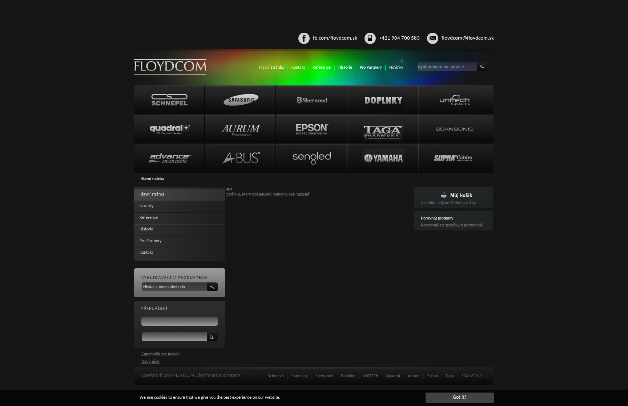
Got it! (459, 397)
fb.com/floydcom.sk (335, 38)
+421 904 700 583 (399, 38)
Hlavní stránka (271, 67)
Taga (450, 376)
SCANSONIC (472, 376)
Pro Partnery (371, 67)
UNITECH (370, 376)
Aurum (414, 376)
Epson (432, 376)
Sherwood (324, 376)
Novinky (396, 67)
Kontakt (298, 67)
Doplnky (348, 376)
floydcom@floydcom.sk (468, 38)
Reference (322, 67)
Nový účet (150, 361)
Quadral (393, 376)
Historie (345, 67)
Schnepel (276, 376)
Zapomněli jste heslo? (160, 354)
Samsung (299, 376)
